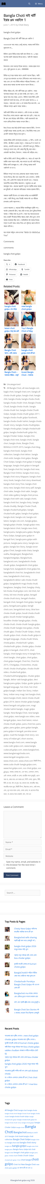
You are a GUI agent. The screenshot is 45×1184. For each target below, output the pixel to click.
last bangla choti (32, 694)
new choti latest (24, 720)
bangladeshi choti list (13, 572)
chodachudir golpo (12, 646)
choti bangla (26, 1160)
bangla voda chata (23, 550)
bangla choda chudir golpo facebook (20, 417)
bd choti (32, 591)
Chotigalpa (14, 664)
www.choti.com (11, 760)
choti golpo (32, 657)
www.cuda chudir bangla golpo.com (20, 764)
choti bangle (9, 657)
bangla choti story (31, 472)
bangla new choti (29, 528)
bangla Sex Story (17, 546)
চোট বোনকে (7, 775)
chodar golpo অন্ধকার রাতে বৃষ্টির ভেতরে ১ (20, 1039)
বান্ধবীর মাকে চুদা (9, 786)
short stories (27, 738)
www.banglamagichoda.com (17, 753)
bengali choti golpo (25, 602)
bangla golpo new (31, 524)
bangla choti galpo (22, 458)
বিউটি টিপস (19, 786)
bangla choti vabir (22, 491)
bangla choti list (15, 469)
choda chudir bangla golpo (28, 624)
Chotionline (25, 664)
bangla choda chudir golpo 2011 (25, 413)
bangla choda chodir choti (15, 402)
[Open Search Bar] (29, 3)
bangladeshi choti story (19, 576)
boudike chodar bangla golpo (17, 620)
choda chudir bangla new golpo (18, 627)
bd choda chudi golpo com (16, 591)
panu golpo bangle (29, 727)
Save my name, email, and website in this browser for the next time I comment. (23, 864)
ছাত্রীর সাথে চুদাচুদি (29, 775)
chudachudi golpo (18, 672)
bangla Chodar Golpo (13, 436)
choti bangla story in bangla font (25, 653)
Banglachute (26, 557)
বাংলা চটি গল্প (23, 1167)
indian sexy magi (16, 694)
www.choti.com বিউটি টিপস (30, 760)
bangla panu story (19, 543)
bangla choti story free (14, 484)
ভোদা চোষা (24, 790)
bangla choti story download (28, 480)
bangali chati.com (23, 391)
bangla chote (15, 443)
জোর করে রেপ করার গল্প (16, 779)
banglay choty (33, 587)
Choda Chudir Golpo (24, 631)
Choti (19, 1160)
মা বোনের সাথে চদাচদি (15, 794)
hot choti (24, 687)
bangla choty (26, 502)
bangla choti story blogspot (16, 476)
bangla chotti (30, 498)
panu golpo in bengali (13, 731)
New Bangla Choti (19, 712)
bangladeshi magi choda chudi (24, 583)
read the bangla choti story (22, 734)
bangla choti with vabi (13, 498)
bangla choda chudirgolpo (27, 425)
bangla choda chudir (19, 406)
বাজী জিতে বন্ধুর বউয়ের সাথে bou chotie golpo (22, 1046)
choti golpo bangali (12, 661)
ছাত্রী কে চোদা (17, 775)
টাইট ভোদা (28, 779)
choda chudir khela (29, 639)
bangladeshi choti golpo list (27, 568)
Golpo (24, 683)
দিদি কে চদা (7, 782)
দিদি (39, 779)
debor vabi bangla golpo (22, 679)
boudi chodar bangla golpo (22, 616)
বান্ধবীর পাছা (34, 782)
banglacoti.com (11, 561)
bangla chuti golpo (30, 513)
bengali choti (9, 602)
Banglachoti (27, 554)
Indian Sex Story (23, 690)
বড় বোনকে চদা (24, 782)
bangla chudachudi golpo (15, 509)
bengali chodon (28, 598)
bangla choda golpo (12, 428)
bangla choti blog (32, 447)
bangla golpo (31, 520)
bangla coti (21, 517)
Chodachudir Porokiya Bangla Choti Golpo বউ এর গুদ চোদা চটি (26, 984)
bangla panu (9, 532)
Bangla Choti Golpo (22, 1139)
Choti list (26, 661)
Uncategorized (13, 384)
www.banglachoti (31, 749)
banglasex (8, 587)
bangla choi (29, 436)
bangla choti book (12, 450)
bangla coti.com (17, 520)
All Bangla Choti (14, 388)
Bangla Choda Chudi (24, 1113)
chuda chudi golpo (18, 668)
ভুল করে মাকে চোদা (13, 790)
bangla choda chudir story (13, 1123)
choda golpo (9, 642)
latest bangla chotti (12, 698)
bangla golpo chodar (13, 524)
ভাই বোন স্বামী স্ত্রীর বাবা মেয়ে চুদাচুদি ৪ (27, 1002)
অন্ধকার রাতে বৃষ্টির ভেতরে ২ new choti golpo (21, 1035)
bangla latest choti (12, 528)
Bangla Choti (28, 443)
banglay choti (20, 587)
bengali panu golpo (18, 605)
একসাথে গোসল (33, 771)
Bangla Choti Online (13, 472)
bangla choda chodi (30, 399)
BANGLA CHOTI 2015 (14, 447)
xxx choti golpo (30, 768)
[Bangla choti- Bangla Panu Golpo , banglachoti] (4, 3)
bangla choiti (26, 439)
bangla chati (27, 395)
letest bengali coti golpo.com (17, 705)
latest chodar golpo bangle (27, 701)
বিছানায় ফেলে (28, 786)
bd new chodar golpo (19, 594)
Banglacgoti (15, 554)
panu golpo (15, 727)
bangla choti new (31, 469)
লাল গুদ (28, 794)
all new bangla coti (30, 388)
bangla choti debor (22, 454)
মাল (24, 794)
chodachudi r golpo (24, 642)
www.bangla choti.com (14, 742)
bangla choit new (11, 439)
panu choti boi (28, 723)
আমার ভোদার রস (15, 771)
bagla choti (9, 391)
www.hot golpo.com (13, 768)
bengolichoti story (22, 609)
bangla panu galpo (24, 532)
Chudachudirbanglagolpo (15, 675)
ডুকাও (35, 779)
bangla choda (14, 399)
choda (34, 620)
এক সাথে (24, 771)
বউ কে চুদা (15, 782)
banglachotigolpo (11, 557)
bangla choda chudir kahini (16, 421)
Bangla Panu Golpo (20, 1149)
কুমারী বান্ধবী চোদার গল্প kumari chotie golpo (22, 1043)
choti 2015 (24, 650)
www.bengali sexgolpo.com (16, 757)
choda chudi (9, 624)
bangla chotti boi (11, 502)
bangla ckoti (9, 517)
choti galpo (21, 657)
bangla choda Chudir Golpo (19, 1116)
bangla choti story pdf (24, 487)
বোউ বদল (37, 786)
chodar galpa (28, 646)
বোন (5, 790)
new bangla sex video (25, 716)
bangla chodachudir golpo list (23, 432)
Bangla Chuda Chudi (27, 506)
